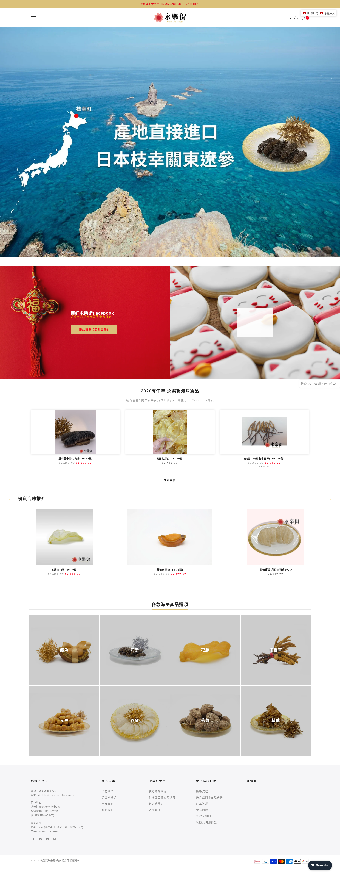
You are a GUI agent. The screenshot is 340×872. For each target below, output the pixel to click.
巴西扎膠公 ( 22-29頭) (170, 362)
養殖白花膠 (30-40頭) (64, 473)
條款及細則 (203, 719)
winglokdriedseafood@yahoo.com (56, 698)
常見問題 (202, 713)
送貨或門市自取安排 (209, 701)
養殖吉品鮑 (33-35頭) (170, 473)
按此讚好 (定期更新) (94, 232)
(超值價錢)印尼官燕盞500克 (275, 473)
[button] (318, 13)
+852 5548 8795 (46, 694)
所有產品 (108, 695)
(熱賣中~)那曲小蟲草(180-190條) (264, 362)
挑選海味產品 (158, 695)
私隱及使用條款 (206, 726)
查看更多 (170, 384)
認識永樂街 (109, 701)
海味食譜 (155, 713)
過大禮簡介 (156, 707)
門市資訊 (108, 707)
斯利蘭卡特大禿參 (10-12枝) (75, 362)
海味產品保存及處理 (162, 701)
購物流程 (202, 695)
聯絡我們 (108, 713)
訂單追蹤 (202, 707)
